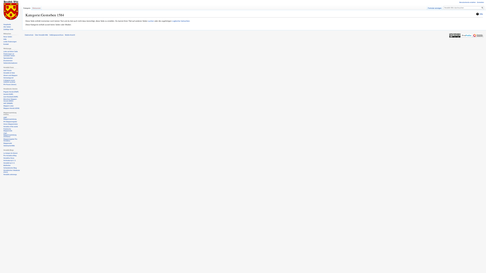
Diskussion (36, 8)
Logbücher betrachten (181, 21)
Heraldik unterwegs (10, 174)
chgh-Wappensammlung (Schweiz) (9, 135)
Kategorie (26, 8)
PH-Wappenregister (10, 122)
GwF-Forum (7, 70)
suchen (151, 21)
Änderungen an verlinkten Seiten (9, 55)
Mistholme (7, 165)
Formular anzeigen (434, 8)
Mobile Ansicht (70, 35)
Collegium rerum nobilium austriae (9, 81)
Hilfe (481, 14)
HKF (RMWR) (8, 103)
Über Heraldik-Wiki (41, 35)
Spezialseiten (8, 58)
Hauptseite (7, 24)
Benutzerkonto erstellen (467, 2)
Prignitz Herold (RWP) (11, 92)
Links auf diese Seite (10, 51)
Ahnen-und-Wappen (10, 75)
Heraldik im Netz (9, 73)
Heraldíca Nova (8, 158)
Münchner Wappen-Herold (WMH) (10, 100)
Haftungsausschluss (56, 35)
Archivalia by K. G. (9, 160)
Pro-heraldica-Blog (9, 155)
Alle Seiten (7, 27)
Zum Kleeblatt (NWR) (10, 97)
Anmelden (480, 2)
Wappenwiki (7, 143)
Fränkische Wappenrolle (7, 130)
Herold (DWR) (8, 94)
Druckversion (8, 61)
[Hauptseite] (11, 10)
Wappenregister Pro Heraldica (10, 140)
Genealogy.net (8, 78)
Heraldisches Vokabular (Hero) (11, 171)
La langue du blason (10, 153)
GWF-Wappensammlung (9, 118)
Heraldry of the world (10, 127)
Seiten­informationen (10, 63)
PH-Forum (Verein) (9, 84)
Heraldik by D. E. (9, 163)
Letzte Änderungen (10, 42)
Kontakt (6, 44)
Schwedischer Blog (10, 168)
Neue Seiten (7, 37)
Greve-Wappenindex (10, 124)
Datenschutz (29, 35)
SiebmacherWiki (9, 146)
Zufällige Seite (8, 29)
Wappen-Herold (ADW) (11, 108)
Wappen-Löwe (8, 106)
